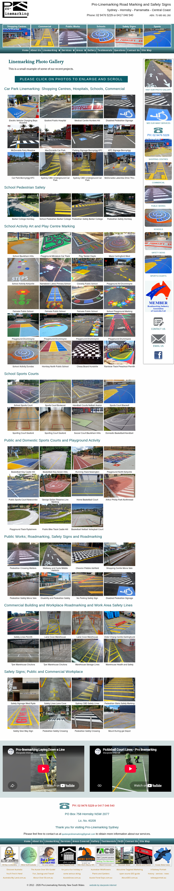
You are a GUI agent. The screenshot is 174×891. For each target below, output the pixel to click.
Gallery (92, 50)
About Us (36, 50)
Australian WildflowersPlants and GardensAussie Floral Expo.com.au (100, 873)
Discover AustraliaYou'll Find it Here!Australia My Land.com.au (14, 873)
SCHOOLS (158, 229)
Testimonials (105, 50)
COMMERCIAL (158, 183)
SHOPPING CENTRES (158, 159)
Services (67, 50)
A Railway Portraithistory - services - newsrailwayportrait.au (158, 873)
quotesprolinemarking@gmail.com (78, 834)
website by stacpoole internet (103, 885)
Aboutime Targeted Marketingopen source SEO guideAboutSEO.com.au (130, 873)
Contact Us (133, 50)
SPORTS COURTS (158, 276)
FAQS (121, 841)
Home (25, 50)
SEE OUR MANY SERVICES (158, 123)
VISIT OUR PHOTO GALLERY (158, 90)
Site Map (147, 50)
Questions (120, 50)
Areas (80, 50)
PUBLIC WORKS (158, 206)
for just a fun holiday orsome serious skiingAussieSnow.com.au (72, 873)
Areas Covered (81, 841)
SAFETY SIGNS (158, 253)
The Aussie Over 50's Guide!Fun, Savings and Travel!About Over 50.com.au (43, 873)
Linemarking (51, 50)
